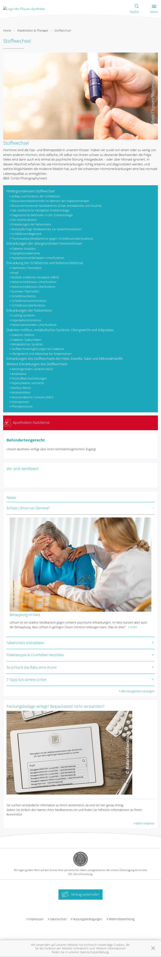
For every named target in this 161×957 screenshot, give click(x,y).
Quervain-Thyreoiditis (25, 291)
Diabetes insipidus (24, 249)
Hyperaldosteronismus (26, 320)
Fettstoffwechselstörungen (29, 378)
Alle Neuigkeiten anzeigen (138, 691)
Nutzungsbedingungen (87, 919)
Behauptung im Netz (25, 614)
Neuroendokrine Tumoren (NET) (32, 397)
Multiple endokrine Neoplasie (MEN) (35, 277)
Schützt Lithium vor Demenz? (27, 508)
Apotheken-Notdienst (31, 422)
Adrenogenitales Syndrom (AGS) (32, 369)
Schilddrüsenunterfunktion (29, 301)
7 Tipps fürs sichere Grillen (26, 679)
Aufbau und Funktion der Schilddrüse (36, 196)
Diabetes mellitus (23, 335)
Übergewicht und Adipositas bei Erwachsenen (41, 354)
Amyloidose (19, 374)
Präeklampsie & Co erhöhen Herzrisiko (35, 655)
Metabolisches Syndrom (27, 344)
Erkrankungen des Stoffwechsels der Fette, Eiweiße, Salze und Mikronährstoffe (64, 358)
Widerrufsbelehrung (121, 919)
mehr (133, 627)
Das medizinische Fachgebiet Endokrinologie (41, 210)
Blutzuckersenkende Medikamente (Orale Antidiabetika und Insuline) (56, 206)
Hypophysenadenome (26, 253)
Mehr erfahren (145, 823)
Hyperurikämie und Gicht (28, 383)
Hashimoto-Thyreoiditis (27, 268)
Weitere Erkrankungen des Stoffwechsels (36, 364)
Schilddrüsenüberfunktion (28, 305)
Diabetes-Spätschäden (26, 340)
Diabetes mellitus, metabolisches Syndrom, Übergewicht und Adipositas (59, 330)
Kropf (15, 273)
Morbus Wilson (21, 388)
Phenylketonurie (22, 406)
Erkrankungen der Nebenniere (31, 224)
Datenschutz (58, 919)
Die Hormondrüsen (24, 220)
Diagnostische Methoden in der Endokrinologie (42, 215)
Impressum (36, 919)
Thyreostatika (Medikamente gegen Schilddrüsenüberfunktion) (52, 239)
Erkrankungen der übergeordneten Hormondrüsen (44, 243)
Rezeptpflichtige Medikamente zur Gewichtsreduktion (47, 229)
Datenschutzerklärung (94, 952)
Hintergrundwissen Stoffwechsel (30, 191)
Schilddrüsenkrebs (24, 296)
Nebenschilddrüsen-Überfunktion (33, 287)
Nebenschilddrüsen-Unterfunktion (34, 282)
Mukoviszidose (21, 392)
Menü (154, 12)
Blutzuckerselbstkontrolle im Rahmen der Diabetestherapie (50, 201)
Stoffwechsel (62, 30)
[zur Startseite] (24, 8)
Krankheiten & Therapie (32, 30)
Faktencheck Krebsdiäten (25, 643)
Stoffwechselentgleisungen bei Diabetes (38, 349)
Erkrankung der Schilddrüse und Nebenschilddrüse (44, 263)
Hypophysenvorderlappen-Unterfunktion (38, 258)
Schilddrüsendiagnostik (27, 234)
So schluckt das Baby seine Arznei (31, 667)
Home (7, 30)
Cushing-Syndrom (23, 315)
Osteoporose (20, 402)
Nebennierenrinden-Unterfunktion (34, 325)
